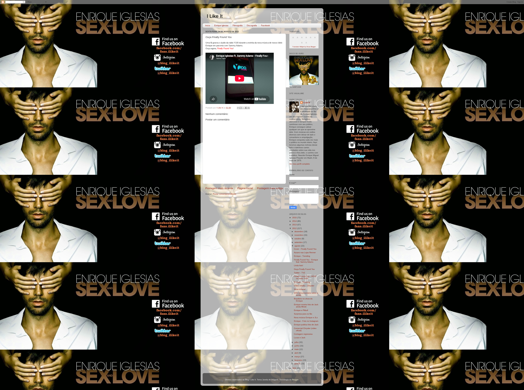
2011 (294, 368)
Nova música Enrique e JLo (306, 318)
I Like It (215, 16)
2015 (294, 218)
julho (296, 342)
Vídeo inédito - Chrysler (304, 286)
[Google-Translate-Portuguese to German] (302, 39)
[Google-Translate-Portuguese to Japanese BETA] (310, 39)
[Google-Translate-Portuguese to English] (315, 39)
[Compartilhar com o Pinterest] (248, 108)
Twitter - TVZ (299, 273)
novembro (299, 235)
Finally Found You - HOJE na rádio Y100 (305, 277)
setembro (298, 242)
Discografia (252, 25)
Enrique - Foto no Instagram (306, 321)
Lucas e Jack (299, 338)
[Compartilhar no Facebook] (246, 108)
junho (297, 346)
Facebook (265, 25)
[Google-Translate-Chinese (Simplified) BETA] (293, 39)
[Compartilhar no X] (243, 108)
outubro (298, 239)
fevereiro (298, 360)
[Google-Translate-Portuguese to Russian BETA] (302, 44)
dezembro (299, 232)
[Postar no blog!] (240, 108)
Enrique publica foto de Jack (306, 325)
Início (207, 25)
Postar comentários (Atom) (224, 194)
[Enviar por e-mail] (238, 108)
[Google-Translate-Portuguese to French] (297, 39)
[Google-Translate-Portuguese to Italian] (306, 39)
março (297, 357)
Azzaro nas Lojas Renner (305, 253)
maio (296, 349)
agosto (297, 246)
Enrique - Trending (302, 256)
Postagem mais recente (219, 188)
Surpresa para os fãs (303, 314)
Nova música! (300, 289)
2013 (294, 225)
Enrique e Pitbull (301, 310)
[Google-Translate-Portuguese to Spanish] (306, 44)
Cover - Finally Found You (305, 249)
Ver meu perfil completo (299, 164)
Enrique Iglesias (221, 25)
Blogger (295, 380)
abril (296, 353)
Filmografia (237, 25)
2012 (294, 228)
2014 (294, 221)
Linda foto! (298, 266)
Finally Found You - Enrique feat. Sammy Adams (306, 261)
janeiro (297, 364)
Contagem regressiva (303, 334)
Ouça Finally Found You (304, 269)
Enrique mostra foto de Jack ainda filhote (306, 306)
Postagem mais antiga (270, 188)
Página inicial (245, 188)
